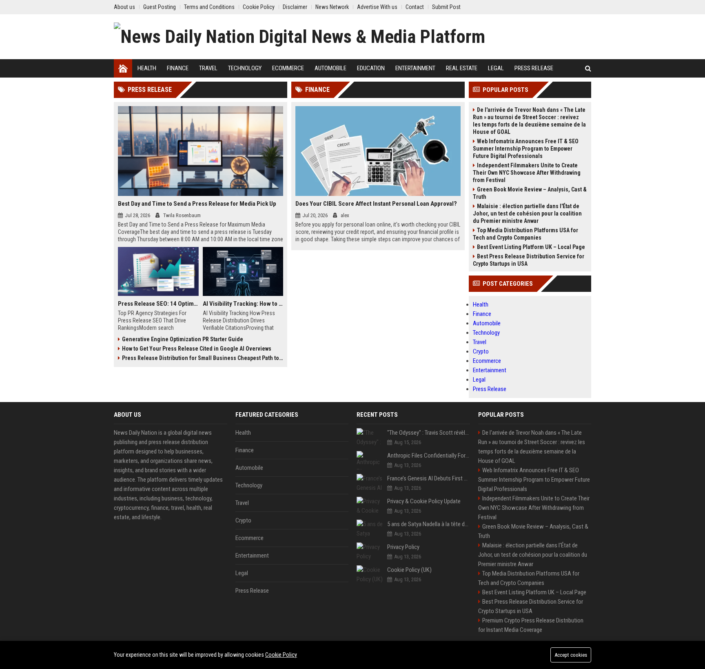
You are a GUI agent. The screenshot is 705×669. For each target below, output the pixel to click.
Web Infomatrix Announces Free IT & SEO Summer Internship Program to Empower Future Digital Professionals (526, 148)
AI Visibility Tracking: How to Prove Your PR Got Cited (243, 303)
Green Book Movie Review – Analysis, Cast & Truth (530, 193)
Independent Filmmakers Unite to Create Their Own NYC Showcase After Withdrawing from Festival (527, 172)
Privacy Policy (403, 547)
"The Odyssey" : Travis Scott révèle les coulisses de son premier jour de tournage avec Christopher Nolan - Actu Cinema (428, 432)
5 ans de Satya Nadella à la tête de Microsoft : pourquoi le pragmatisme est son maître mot (428, 524)
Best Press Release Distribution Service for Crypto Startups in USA (528, 260)
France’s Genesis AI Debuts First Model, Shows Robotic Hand (428, 478)
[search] (588, 68)
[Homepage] (123, 68)
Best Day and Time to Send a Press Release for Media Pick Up (197, 203)
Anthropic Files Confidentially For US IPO (428, 455)
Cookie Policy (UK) (409, 569)
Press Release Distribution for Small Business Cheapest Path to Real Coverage (202, 358)
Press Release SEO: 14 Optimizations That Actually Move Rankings (158, 303)
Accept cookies (570, 655)
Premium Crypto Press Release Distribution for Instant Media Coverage (530, 625)
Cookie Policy (281, 654)
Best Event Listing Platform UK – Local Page (531, 247)
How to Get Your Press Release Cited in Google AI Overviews (196, 348)
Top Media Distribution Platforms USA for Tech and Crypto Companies (525, 234)
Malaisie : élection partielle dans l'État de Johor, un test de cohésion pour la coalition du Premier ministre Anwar (527, 213)
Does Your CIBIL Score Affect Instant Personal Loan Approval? (376, 203)
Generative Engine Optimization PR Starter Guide (182, 339)
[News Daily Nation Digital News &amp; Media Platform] (299, 36)
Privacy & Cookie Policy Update (424, 501)
